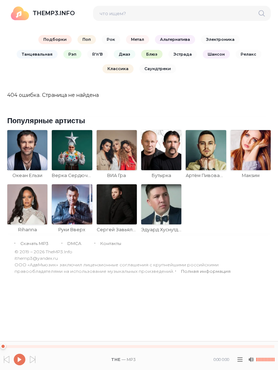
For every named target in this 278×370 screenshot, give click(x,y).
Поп (87, 39)
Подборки (55, 39)
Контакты (110, 243)
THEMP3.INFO (54, 13)
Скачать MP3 (34, 243)
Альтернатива (175, 39)
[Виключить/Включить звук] (250, 359)
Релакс (248, 54)
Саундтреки (157, 68)
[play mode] (240, 359)
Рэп (72, 54)
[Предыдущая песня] (6, 359)
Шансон (216, 54)
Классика (118, 68)
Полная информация (206, 271)
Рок (111, 39)
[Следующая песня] (32, 359)
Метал (137, 39)
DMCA (74, 243)
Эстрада (182, 54)
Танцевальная (37, 54)
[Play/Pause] (19, 359)
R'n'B (97, 54)
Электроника (220, 39)
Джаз (124, 54)
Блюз (151, 54)
